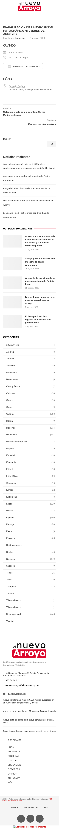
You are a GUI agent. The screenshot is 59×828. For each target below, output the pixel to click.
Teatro (31, 572)
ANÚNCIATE (14, 778)
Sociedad (31, 559)
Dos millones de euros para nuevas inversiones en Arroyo (40, 300)
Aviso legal (14, 807)
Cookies (45, 807)
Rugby (31, 552)
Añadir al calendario (25, 66)
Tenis (31, 579)
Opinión (31, 517)
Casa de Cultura (17, 86)
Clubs (31, 407)
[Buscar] (51, 144)
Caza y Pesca (31, 386)
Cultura (31, 414)
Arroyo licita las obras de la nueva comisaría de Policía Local (40, 281)
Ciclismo (31, 393)
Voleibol (31, 621)
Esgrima (31, 448)
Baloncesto (31, 372)
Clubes (31, 400)
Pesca (31, 531)
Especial (31, 455)
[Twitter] (30, 819)
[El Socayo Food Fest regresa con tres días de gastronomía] (12, 321)
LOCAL (11, 747)
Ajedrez (31, 352)
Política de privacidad (31, 807)
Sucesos (31, 566)
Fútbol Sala (31, 476)
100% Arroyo (31, 345)
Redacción (19, 38)
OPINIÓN (12, 773)
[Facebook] (21, 819)
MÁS (10, 782)
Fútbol (31, 469)
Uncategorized (31, 614)
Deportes (31, 428)
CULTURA (13, 760)
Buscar (7, 139)
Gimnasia (31, 483)
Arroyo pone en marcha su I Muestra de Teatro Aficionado (40, 261)
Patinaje (31, 524)
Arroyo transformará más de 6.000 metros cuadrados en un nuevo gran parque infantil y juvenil (40, 241)
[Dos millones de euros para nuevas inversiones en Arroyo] (12, 302)
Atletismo (31, 365)
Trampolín (31, 586)
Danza (31, 421)
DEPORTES (14, 769)
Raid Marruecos (31, 545)
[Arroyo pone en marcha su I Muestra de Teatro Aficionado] (12, 263)
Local (31, 503)
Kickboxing (31, 497)
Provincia (31, 538)
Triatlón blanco (31, 600)
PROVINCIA (14, 751)
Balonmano (31, 379)
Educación (31, 434)
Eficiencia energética (31, 441)
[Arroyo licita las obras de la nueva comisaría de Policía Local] (12, 282)
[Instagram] (40, 819)
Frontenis (31, 462)
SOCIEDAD (13, 756)
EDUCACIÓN (14, 765)
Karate (31, 490)
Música (31, 510)
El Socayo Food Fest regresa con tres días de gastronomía (38, 319)
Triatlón (31, 593)
